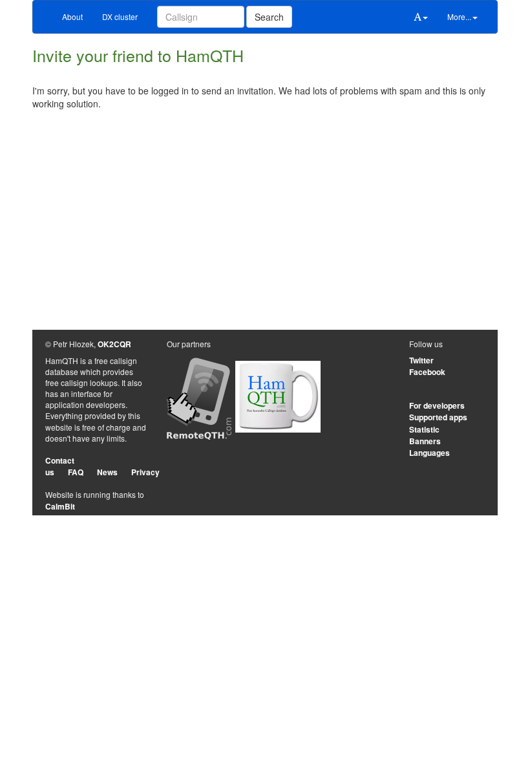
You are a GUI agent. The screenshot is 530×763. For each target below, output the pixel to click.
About (72, 16)
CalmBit (60, 506)
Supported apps (438, 417)
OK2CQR (114, 344)
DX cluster (120, 16)
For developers (437, 405)
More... (459, 16)
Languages (429, 452)
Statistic (424, 429)
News (107, 472)
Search (269, 16)
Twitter (421, 360)
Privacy (145, 472)
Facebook (427, 372)
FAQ (75, 472)
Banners (425, 441)
